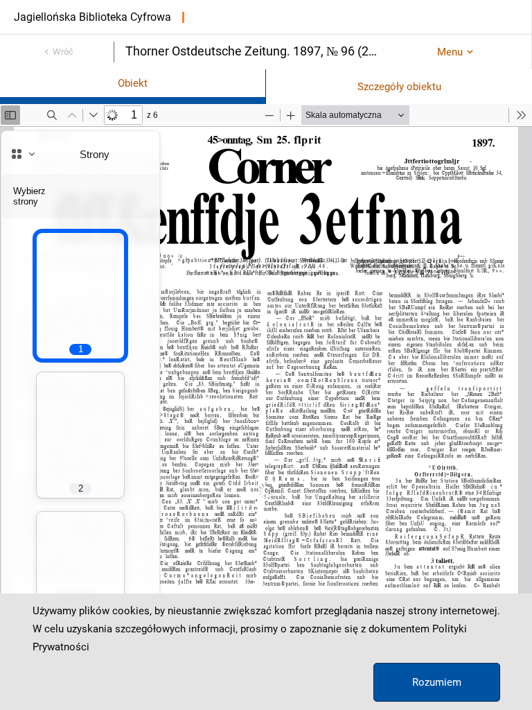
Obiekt (133, 83)
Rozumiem (436, 682)
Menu (450, 52)
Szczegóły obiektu (399, 86)
